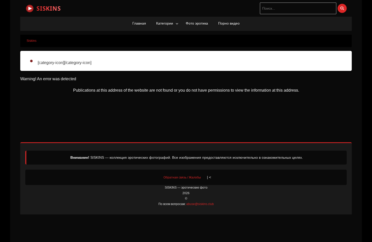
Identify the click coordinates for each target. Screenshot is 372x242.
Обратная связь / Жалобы (182, 177)
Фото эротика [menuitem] (197, 23)
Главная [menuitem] (139, 23)
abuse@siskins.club (200, 204)
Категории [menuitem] (164, 23)
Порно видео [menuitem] (229, 23)
